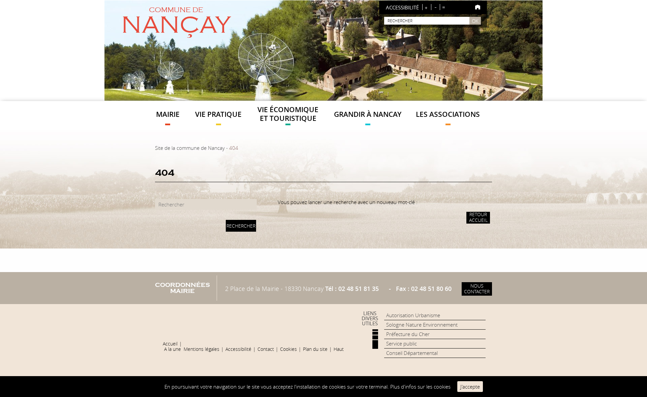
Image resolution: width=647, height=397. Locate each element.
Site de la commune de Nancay (190, 147)
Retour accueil (478, 217)
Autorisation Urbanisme (413, 315)
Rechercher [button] (240, 226)
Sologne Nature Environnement (422, 324)
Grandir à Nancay (367, 114)
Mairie (168, 114)
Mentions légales (201, 349)
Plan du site (315, 349)
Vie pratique (218, 114)
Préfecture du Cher (408, 334)
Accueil (170, 344)
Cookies (288, 349)
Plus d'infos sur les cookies (420, 386)
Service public (401, 343)
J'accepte (470, 386)
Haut (339, 349)
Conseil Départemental (412, 353)
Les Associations (448, 114)
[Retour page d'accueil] (477, 7)
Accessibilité (238, 349)
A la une (172, 349)
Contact (265, 349)
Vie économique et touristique (287, 114)
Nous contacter (477, 288)
